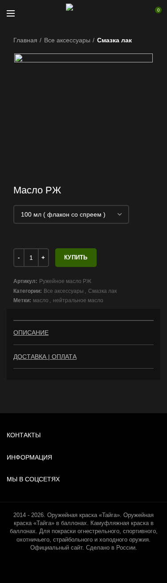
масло (41, 300)
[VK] (130, 13)
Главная (25, 40)
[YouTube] (118, 13)
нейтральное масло (78, 300)
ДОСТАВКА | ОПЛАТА (45, 356)
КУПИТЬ (76, 257)
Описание (31, 332)
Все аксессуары (67, 40)
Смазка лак (114, 40)
